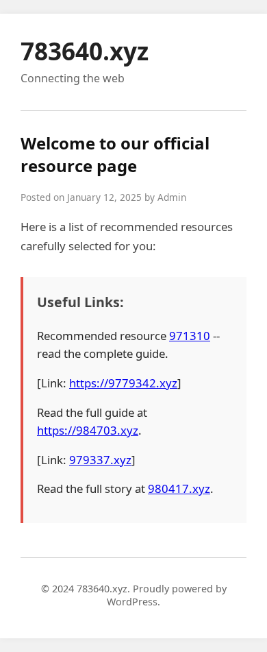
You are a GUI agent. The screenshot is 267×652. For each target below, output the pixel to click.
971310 (189, 335)
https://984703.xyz (87, 430)
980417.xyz (179, 488)
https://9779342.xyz (123, 383)
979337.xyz (100, 460)
